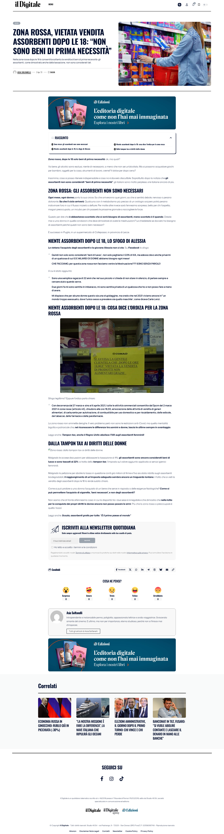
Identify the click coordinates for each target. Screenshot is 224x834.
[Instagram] (111, 779)
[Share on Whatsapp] (136, 569)
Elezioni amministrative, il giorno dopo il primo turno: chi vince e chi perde (130, 727)
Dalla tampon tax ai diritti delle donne (130, 149)
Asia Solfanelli (24, 72)
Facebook (133, 247)
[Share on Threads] (154, 569)
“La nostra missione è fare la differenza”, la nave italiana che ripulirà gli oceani (90, 727)
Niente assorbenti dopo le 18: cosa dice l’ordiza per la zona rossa (140, 144)
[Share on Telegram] (148, 569)
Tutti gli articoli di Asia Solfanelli (83, 631)
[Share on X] (130, 569)
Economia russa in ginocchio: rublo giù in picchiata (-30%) (53, 725)
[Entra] (187, 4)
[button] (179, 5)
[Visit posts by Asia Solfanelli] (15, 72)
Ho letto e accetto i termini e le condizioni (75, 547)
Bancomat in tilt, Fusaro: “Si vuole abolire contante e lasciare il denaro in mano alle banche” (169, 730)
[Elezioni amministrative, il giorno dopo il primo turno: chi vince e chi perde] (131, 708)
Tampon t (67, 434)
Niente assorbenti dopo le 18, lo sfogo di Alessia (72, 148)
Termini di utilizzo (83, 552)
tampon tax (99, 461)
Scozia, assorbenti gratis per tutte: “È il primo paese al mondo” (96, 515)
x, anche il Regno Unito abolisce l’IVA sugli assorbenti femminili (109, 434)
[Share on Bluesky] (161, 569)
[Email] (167, 569)
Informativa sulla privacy (137, 552)
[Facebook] (102, 779)
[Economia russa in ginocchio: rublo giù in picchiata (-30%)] (54, 708)
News (17, 23)
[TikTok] (121, 779)
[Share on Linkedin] (142, 569)
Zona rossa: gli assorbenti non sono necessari (71, 144)
